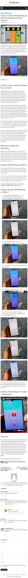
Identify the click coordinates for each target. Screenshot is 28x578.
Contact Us (17, 574)
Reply (5, 506)
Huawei (9, 13)
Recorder (6, 462)
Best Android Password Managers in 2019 (12, 458)
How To (6, 13)
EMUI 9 (13, 461)
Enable (16, 461)
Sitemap (12, 574)
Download (22, 195)
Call (4, 461)
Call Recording (8, 461)
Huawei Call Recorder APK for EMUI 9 (22, 468)
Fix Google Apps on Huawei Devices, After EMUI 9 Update (6, 469)
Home (4, 574)
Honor (2, 13)
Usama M (3, 22)
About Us (8, 574)
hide (7, 79)
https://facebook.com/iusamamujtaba (15, 512)
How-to (23, 461)
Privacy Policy (22, 574)
